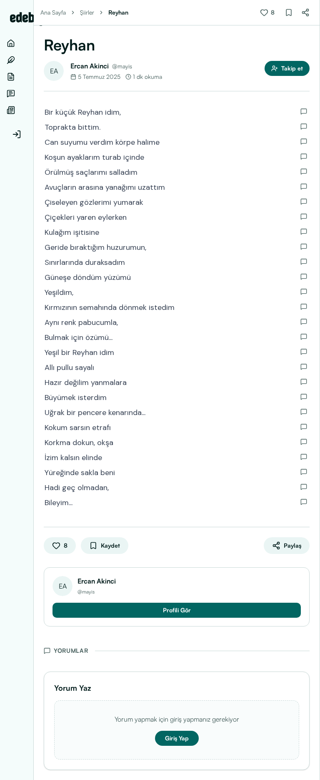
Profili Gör (177, 610)
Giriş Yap (177, 738)
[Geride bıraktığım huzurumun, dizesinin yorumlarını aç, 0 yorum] (304, 246)
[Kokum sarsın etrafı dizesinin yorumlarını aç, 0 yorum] (304, 427)
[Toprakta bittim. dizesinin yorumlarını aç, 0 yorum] (304, 126)
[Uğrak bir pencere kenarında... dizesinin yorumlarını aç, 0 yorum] (304, 412)
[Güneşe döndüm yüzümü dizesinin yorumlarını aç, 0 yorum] (304, 276)
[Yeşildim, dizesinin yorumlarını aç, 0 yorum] (304, 291)
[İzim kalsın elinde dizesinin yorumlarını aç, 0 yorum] (304, 457)
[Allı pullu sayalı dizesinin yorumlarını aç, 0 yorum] (304, 366)
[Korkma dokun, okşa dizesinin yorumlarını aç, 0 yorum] (304, 442)
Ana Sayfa (53, 12)
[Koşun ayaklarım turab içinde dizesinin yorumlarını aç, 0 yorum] (304, 156)
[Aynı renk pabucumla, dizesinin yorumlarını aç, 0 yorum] (304, 321)
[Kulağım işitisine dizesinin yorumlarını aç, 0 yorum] (304, 231)
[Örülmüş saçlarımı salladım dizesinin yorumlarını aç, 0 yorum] (304, 171)
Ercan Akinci (89, 66)
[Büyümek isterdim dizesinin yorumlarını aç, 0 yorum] (304, 397)
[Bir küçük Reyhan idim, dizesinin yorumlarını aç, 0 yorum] (304, 111)
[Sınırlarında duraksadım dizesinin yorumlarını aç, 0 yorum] (304, 261)
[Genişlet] (33, 390)
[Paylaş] (305, 12)
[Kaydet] (288, 12)
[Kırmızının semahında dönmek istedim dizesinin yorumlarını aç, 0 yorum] (304, 306)
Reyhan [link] (118, 12)
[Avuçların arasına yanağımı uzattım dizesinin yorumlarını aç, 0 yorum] (304, 186)
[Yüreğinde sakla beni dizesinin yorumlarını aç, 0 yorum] (304, 472)
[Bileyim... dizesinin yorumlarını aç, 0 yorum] (304, 502)
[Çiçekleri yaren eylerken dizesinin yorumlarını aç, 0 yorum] (304, 216)
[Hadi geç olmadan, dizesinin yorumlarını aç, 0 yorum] (304, 487)
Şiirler (87, 12)
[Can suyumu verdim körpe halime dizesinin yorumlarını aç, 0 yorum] (304, 141)
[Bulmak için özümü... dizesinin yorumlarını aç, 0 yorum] (304, 336)
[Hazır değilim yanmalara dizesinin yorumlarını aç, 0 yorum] (304, 381)
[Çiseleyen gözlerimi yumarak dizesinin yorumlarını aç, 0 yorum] (304, 201)
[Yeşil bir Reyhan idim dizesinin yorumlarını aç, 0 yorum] (304, 351)
